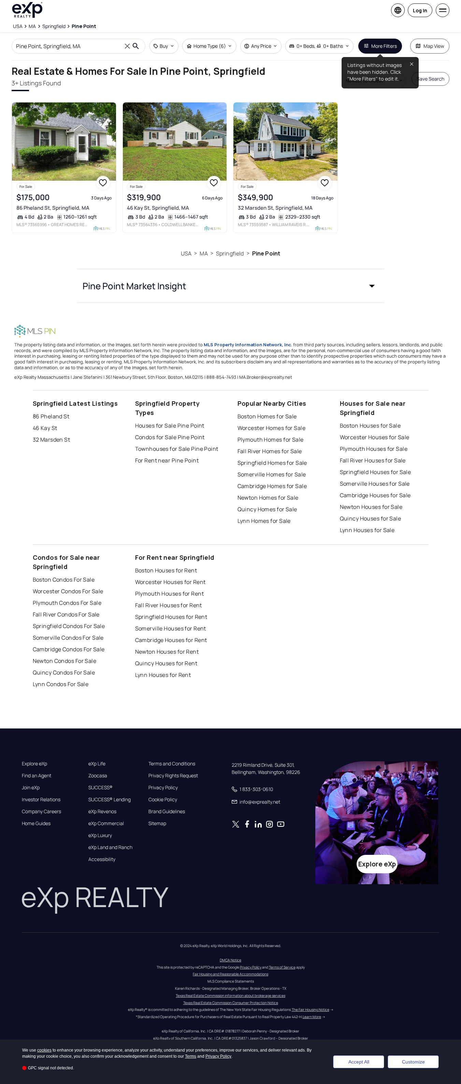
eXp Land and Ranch (110, 847)
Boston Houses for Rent (166, 570)
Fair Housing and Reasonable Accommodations (230, 974)
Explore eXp (34, 763)
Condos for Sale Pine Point (170, 437)
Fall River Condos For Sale (66, 614)
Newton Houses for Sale (371, 507)
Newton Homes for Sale (268, 497)
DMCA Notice (230, 960)
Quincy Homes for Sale (267, 509)
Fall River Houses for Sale (373, 460)
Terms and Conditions (171, 763)
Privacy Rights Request (173, 775)
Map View (433, 46)
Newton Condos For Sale (65, 661)
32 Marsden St (51, 439)
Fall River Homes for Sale (269, 451)
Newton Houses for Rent (167, 651)
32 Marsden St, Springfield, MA (275, 207)
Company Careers (41, 811)
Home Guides (36, 823)
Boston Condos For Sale (64, 579)
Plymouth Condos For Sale (67, 603)
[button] (230, 286)
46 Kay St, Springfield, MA (158, 207)
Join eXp (31, 787)
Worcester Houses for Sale (374, 437)
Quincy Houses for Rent (166, 663)
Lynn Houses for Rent (163, 675)
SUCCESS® (100, 787)
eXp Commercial (106, 823)
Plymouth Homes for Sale (270, 439)
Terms (190, 1056)
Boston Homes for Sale (267, 416)
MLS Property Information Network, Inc (247, 345)
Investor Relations (41, 799)
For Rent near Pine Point (167, 460)
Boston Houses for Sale (370, 425)
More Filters (384, 46)
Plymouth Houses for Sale (374, 449)
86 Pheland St (51, 416)
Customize (413, 1062)
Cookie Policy (162, 799)
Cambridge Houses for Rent (171, 640)
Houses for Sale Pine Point (169, 425)
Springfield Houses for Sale (375, 472)
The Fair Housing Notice (310, 1009)
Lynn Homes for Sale (264, 521)
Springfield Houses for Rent (171, 617)
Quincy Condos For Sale (64, 672)
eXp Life (96, 763)
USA (186, 253)
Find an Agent (36, 775)
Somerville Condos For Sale (68, 637)
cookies (44, 1050)
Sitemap (157, 823)
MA (203, 253)
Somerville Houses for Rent (170, 628)
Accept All (358, 1062)
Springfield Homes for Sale (272, 463)
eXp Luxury (100, 835)
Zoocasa (97, 775)
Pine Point (266, 253)
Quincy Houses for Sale (370, 518)
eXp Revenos (102, 811)
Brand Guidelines (166, 811)
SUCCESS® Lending (109, 799)
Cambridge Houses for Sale (375, 495)
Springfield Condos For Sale (69, 626)
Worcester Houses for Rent (170, 582)
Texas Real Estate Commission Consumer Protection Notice (230, 1002)
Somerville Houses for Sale (375, 483)
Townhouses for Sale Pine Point (176, 449)
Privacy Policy (163, 787)
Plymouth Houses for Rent (169, 593)
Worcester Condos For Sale (68, 591)
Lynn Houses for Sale (367, 530)
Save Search (430, 78)
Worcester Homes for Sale (271, 428)
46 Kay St (45, 428)
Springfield (230, 253)
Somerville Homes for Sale (271, 474)
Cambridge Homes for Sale (272, 486)
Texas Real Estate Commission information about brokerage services (230, 995)
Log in (420, 10)
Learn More (312, 1016)
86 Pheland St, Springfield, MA (52, 207)
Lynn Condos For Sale (61, 684)
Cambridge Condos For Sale (69, 649)
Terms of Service (282, 967)
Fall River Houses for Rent (168, 605)
